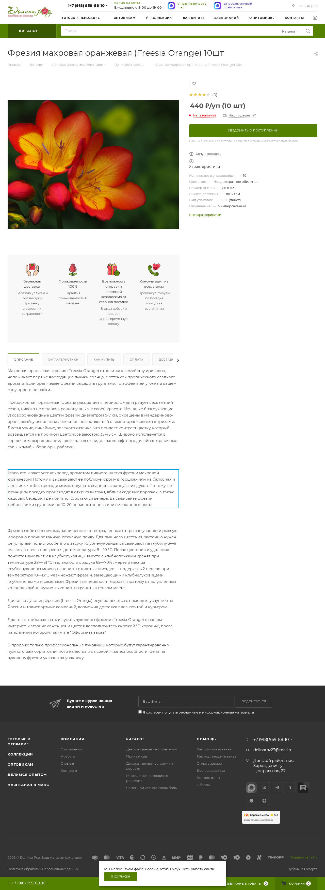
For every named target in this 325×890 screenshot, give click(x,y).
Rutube (303, 787)
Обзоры (203, 785)
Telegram (277, 787)
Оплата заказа (209, 763)
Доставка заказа (211, 770)
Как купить (104, 359)
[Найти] (307, 31)
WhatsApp (251, 800)
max (251, 787)
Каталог (135, 739)
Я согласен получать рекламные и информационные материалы (198, 712)
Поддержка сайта (303, 857)
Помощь (206, 739)
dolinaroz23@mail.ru (272, 749)
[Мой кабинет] (315, 19)
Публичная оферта (302, 869)
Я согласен (120, 876)
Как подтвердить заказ (216, 756)
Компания (72, 739)
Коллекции (20, 754)
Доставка (167, 359)
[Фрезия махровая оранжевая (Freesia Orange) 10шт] (93, 164)
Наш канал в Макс (28, 785)
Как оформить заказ (214, 749)
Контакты (69, 770)
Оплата (136, 359)
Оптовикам (21, 764)
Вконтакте (264, 787)
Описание (23, 359)
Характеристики (63, 359)
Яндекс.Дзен (264, 800)
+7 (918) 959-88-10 (87, 5)
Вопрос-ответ (208, 778)
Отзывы (67, 763)
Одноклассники (290, 787)
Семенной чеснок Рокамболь (151, 788)
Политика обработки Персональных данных (43, 869)
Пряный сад (136, 756)
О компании (71, 749)
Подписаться (253, 701)
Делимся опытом (27, 775)
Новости (68, 756)
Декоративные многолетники (151, 749)
